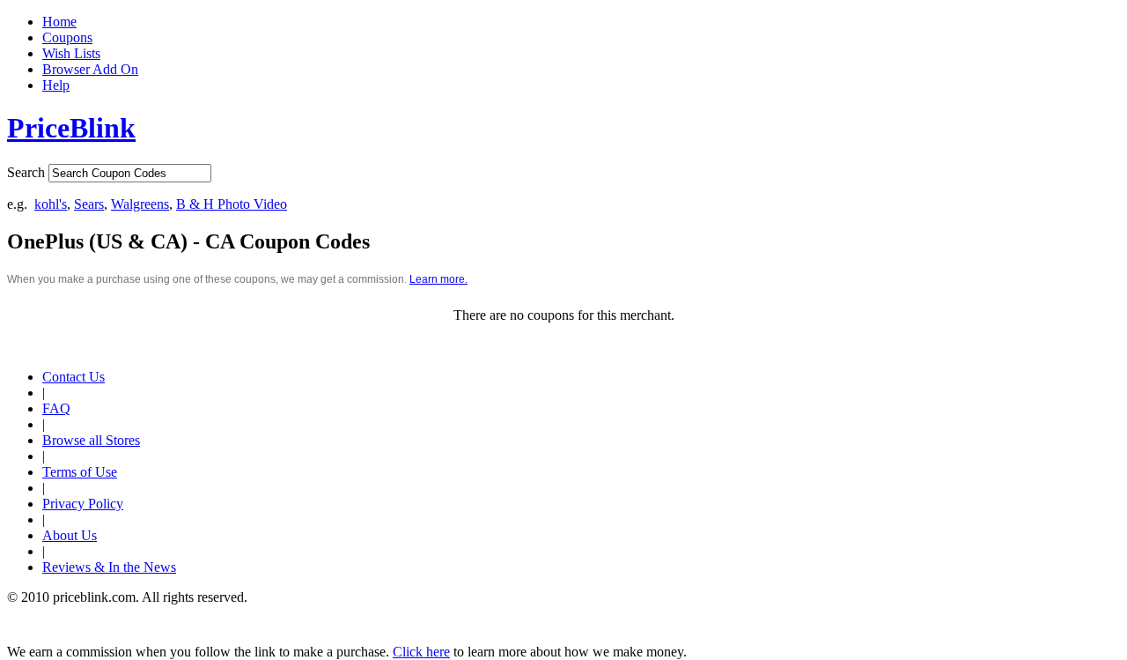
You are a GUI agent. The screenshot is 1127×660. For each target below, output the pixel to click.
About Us (69, 535)
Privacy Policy (82, 503)
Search (26, 172)
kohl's (50, 204)
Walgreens (140, 204)
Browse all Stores (91, 440)
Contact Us (73, 376)
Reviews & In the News (109, 567)
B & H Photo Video (231, 204)
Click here (421, 651)
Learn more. (438, 279)
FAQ (56, 408)
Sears (89, 204)
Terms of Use (79, 471)
